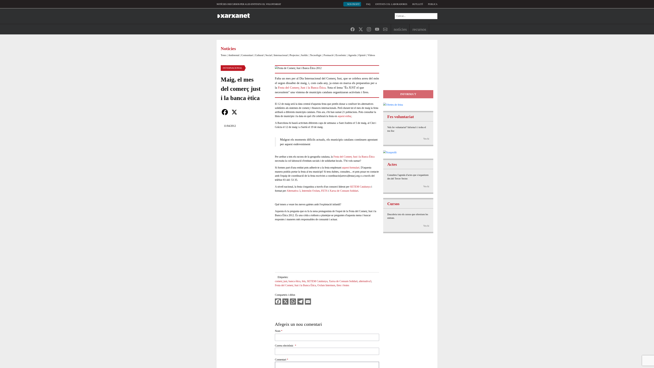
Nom (277, 330)
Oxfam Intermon (326, 285)
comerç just (281, 281)
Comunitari (247, 55)
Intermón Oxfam (311, 190)
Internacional (281, 55)
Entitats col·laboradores (391, 4)
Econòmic (341, 55)
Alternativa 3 (293, 190)
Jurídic (304, 55)
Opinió (362, 55)
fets (304, 281)
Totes (223, 55)
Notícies (400, 29)
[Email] (308, 301)
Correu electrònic (284, 345)
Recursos (419, 29)
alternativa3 (365, 281)
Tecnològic (316, 55)
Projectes (294, 55)
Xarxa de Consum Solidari (344, 190)
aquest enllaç (345, 116)
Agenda (352, 55)
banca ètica (294, 281)
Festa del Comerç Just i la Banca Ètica (302, 87)
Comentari (280, 359)
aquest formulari (350, 167)
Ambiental (233, 55)
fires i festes (343, 285)
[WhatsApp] (293, 301)
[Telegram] (300, 301)
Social (268, 55)
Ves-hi (426, 138)
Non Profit (353, 4)
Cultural (259, 55)
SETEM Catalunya (360, 186)
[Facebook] (225, 112)
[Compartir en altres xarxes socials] (244, 112)
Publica (432, 4)
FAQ (368, 4)
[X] (234, 112)
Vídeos (371, 55)
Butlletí (417, 4)
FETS (324, 190)
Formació (329, 55)
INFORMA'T (408, 94)
